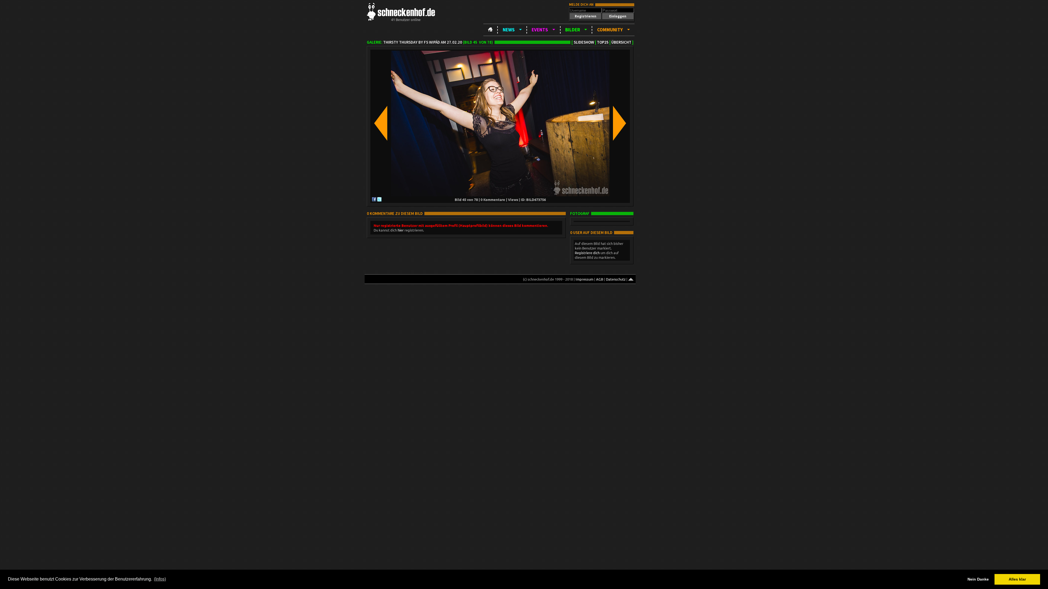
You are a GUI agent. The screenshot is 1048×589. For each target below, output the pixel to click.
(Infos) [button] (160, 579)
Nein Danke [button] (978, 579)
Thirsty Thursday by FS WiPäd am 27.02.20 (422, 42)
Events (540, 30)
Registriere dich (587, 252)
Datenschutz (616, 279)
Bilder (572, 30)
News (509, 30)
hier (401, 230)
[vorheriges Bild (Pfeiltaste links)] (380, 124)
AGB (599, 279)
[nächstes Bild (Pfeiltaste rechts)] (619, 124)
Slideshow (584, 42)
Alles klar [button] (1017, 579)
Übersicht (621, 42)
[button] (585, 16)
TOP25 (603, 42)
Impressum (584, 279)
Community (610, 30)
